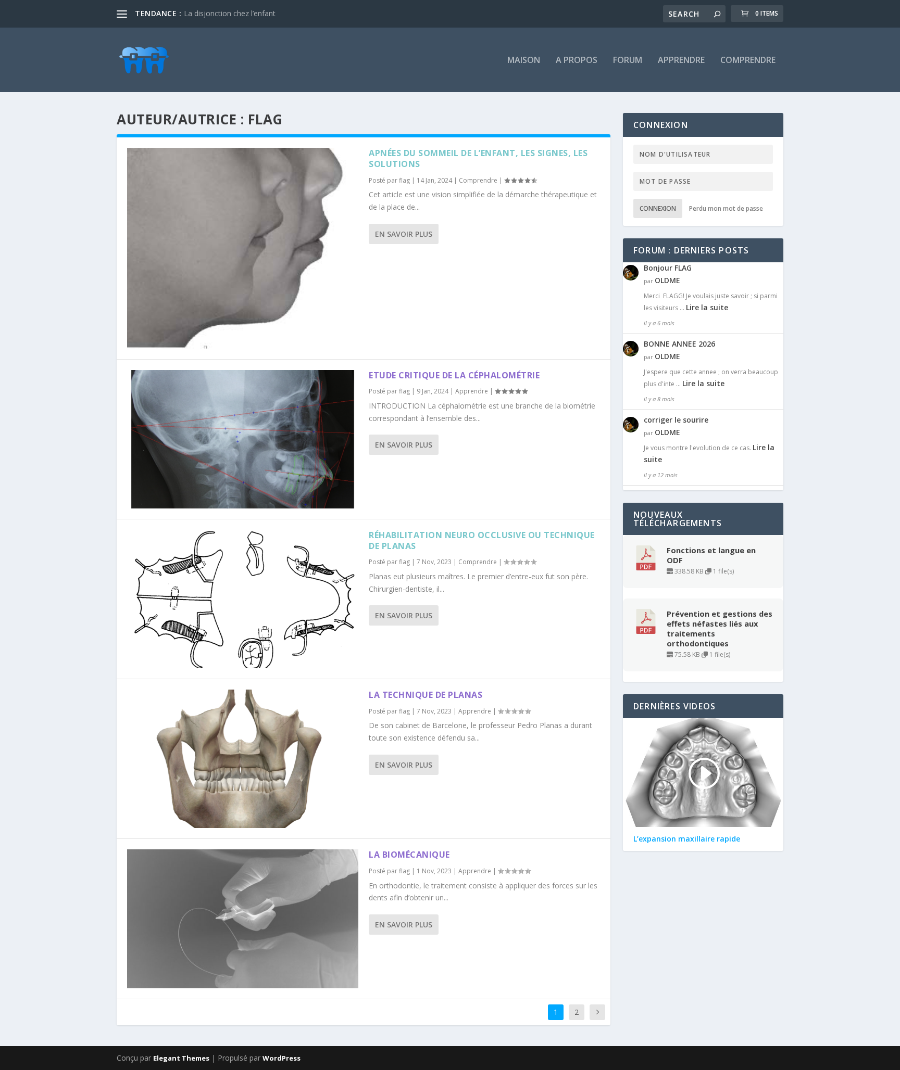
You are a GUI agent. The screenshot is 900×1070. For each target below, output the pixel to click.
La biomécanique (409, 854)
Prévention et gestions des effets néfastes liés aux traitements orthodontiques (719, 628)
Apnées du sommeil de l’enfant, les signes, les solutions (478, 158)
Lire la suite (707, 307)
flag (404, 180)
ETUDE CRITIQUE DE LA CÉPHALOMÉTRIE (454, 375)
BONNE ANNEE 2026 (679, 344)
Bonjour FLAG (668, 268)
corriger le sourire (676, 420)
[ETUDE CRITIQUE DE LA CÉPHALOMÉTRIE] (242, 439)
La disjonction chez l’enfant (230, 13)
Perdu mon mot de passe (726, 208)
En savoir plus (403, 234)
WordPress (281, 1058)
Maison (523, 61)
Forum (627, 61)
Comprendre (748, 61)
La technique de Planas (425, 694)
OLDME (667, 280)
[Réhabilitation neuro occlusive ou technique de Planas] (242, 599)
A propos (576, 61)
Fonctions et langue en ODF (711, 555)
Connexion (658, 208)
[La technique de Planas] (242, 759)
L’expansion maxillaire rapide (686, 839)
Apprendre (681, 61)
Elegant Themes (181, 1058)
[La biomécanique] (242, 918)
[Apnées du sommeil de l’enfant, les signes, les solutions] (242, 248)
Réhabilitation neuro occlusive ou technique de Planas (482, 540)
